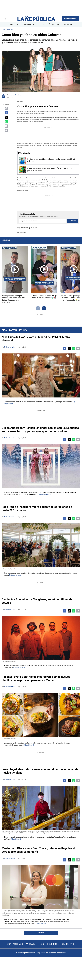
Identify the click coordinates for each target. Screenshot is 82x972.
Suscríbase (68, 944)
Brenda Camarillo (9, 858)
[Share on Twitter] (6, 117)
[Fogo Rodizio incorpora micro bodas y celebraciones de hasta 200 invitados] (41, 545)
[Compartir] (6, 130)
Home (3, 29)
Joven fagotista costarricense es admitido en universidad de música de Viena (40, 771)
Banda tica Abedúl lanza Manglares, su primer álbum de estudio (37, 601)
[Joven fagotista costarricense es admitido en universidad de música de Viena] (41, 808)
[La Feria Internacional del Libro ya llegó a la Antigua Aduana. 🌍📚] (44, 269)
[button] (70, 18)
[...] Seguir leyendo (44, 494)
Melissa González (15, 95)
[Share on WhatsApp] (6, 121)
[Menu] (3, 18)
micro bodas (48, 573)
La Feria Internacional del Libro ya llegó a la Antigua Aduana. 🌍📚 (44, 296)
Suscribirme (72, 220)
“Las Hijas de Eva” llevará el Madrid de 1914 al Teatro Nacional (36, 338)
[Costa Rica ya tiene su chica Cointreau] (41, 69)
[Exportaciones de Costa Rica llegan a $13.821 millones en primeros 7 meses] (22, 169)
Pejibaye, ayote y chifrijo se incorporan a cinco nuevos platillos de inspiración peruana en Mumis (36, 678)
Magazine (10, 29)
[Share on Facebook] (6, 112)
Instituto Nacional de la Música (33, 837)
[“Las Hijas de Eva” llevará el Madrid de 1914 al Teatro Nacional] (41, 375)
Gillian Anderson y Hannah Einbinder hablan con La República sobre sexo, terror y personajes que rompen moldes (40, 429)
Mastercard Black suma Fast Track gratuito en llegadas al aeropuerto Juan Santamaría (38, 850)
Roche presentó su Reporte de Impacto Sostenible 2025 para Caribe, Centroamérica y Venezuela (14, 298)
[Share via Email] (6, 126)
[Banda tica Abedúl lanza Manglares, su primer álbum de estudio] (41, 638)
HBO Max (7, 494)
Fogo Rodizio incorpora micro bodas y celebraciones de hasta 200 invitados (37, 508)
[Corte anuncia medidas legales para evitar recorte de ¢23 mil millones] (22, 160)
